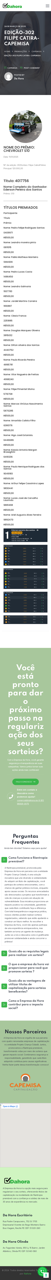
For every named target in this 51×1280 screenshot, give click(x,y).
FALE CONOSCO (24, 782)
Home (7, 52)
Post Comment (32, 68)
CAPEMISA (37, 52)
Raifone (27, 1273)
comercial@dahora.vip (27, 800)
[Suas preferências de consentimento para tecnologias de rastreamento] (46, 1275)
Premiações (20, 52)
